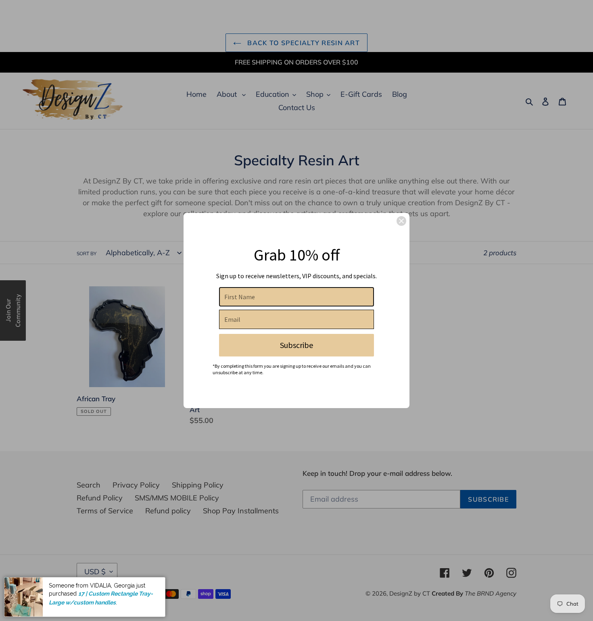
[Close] (401, 221)
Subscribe (296, 345)
